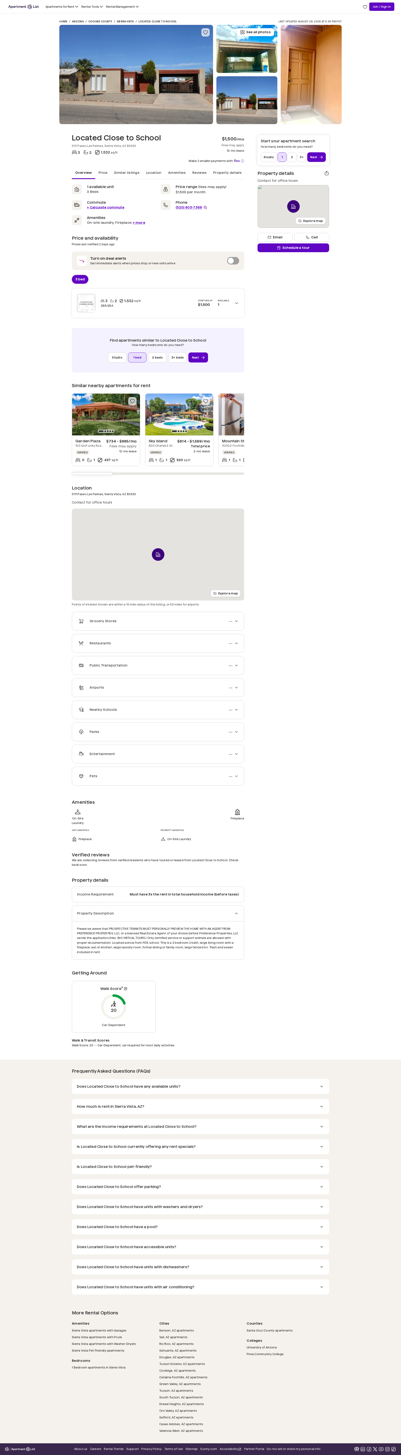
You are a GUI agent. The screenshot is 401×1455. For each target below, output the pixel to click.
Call (314, 237)
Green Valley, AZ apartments (180, 1384)
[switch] (158, 261)
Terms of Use (173, 1449)
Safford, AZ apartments (176, 1417)
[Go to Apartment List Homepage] (24, 6)
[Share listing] (326, 173)
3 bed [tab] (80, 279)
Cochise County (100, 21)
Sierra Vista (125, 21)
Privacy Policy (151, 1449)
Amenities (177, 172)
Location (153, 172)
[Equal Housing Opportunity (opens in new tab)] (356, 1449)
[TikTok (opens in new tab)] (393, 1449)
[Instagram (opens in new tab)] (387, 1449)
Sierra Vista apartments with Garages (99, 1330)
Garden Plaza (87, 441)
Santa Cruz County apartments (270, 1330)
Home (63, 21)
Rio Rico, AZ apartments (176, 1344)
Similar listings (127, 172)
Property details (227, 172)
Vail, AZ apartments (173, 1337)
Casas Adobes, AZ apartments (181, 1424)
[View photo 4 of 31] (311, 74)
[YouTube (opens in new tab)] (381, 1449)
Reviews (199, 172)
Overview (83, 172)
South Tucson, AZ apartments (181, 1397)
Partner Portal (254, 1449)
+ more (139, 222)
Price (103, 172)
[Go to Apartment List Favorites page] (365, 6)
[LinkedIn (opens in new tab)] (362, 1449)
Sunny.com (208, 1449)
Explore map (228, 593)
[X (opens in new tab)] (375, 1449)
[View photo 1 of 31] (136, 74)
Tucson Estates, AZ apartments (182, 1364)
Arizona (78, 21)
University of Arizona (262, 1347)
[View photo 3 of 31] (246, 49)
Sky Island (158, 441)
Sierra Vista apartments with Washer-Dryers (104, 1344)
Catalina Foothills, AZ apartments (183, 1377)
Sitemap (192, 1449)
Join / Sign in (382, 6)
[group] (106, 414)
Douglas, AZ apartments (176, 1357)
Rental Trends (114, 1449)
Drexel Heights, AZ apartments (181, 1404)
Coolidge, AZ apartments (177, 1370)
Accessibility (231, 1449)
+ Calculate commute (105, 207)
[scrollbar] (158, 473)
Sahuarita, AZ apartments (178, 1350)
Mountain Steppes (239, 441)
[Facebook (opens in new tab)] (369, 1449)
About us (81, 1449)
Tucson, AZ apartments (176, 1390)
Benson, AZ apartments (176, 1330)
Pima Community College (265, 1354)
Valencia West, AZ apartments (181, 1430)
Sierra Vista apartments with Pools (97, 1337)
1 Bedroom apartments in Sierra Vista (99, 1367)
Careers (96, 1449)
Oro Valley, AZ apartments (178, 1410)
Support (132, 1449)
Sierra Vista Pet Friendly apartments (98, 1350)
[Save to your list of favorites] (205, 32)
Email (277, 237)
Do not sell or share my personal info (294, 1449)
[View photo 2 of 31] (246, 100)
